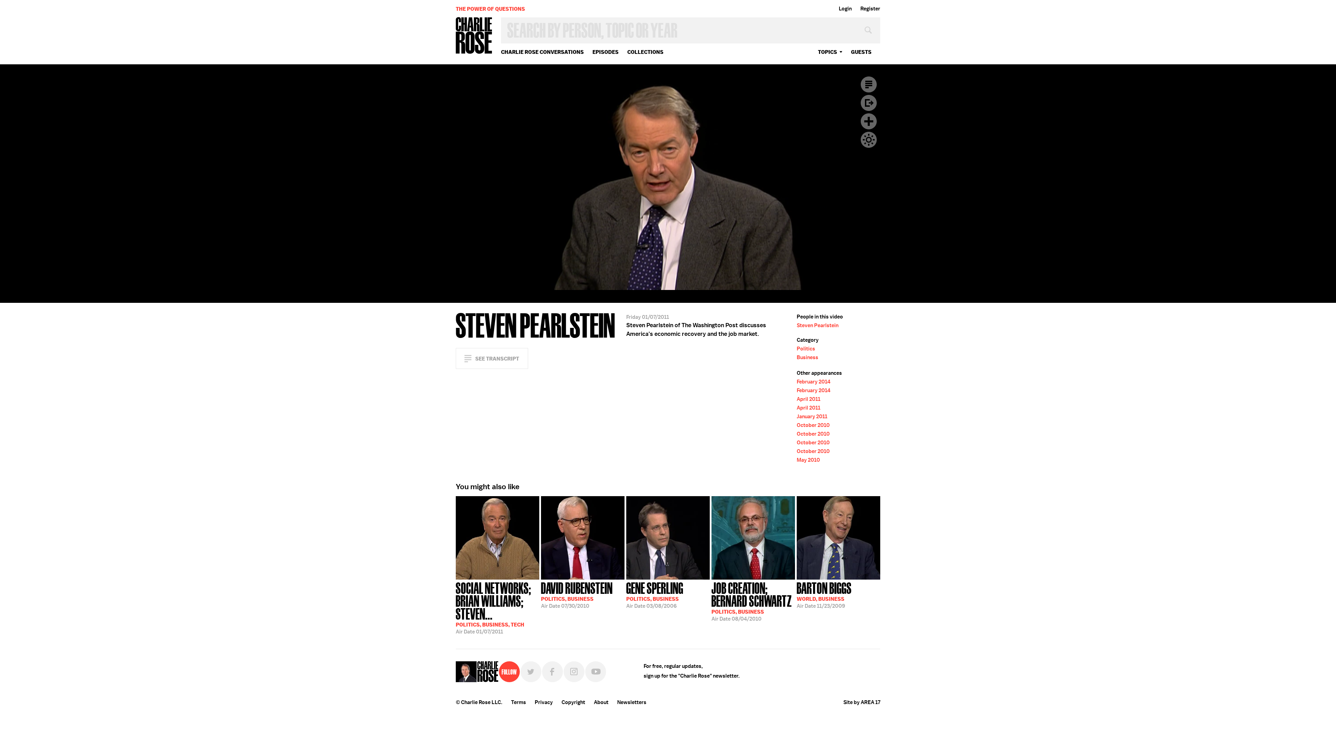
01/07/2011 (493, 607)
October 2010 (813, 425)
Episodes (606, 52)
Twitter (530, 671)
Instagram (574, 671)
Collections (645, 52)
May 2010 (808, 460)
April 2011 (808, 399)
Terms (518, 702)
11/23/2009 (824, 594)
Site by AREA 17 (861, 702)
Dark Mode (869, 140)
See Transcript (497, 358)
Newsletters (631, 702)
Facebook (552, 671)
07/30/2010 (577, 594)
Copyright (573, 702)
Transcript (869, 84)
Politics (806, 348)
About (601, 702)
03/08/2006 (654, 594)
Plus (869, 121)
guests (861, 52)
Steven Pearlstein (817, 325)
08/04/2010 (751, 601)
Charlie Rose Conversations (542, 52)
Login (845, 8)
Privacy (544, 702)
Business (807, 357)
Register (870, 8)
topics (827, 52)
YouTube (595, 671)
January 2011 (812, 416)
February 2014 (813, 381)
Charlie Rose (474, 36)
